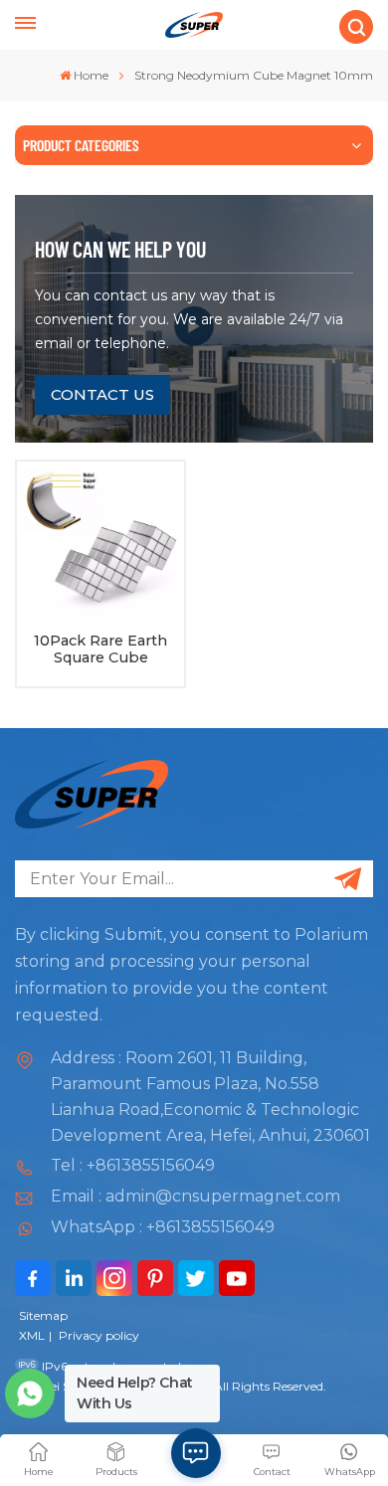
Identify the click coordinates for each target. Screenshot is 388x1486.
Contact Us (102, 394)
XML (32, 1335)
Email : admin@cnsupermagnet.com (195, 1196)
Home (91, 75)
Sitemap (43, 1315)
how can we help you (120, 249)
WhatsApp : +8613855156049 (163, 1226)
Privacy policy (99, 1335)
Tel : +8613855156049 (133, 1165)
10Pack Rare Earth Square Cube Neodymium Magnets (100, 650)
